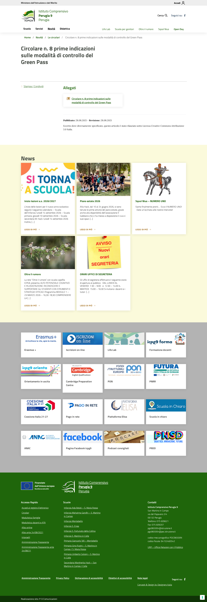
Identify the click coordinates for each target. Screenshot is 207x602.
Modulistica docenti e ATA (34, 522)
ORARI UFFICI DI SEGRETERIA (96, 274)
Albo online (27, 527)
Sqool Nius (163, 29)
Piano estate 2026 (90, 201)
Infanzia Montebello (73, 521)
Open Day (179, 29)
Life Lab (106, 29)
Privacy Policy (62, 578)
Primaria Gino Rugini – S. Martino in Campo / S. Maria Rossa (80, 547)
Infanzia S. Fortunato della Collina (79, 531)
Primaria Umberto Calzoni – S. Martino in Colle (82, 555)
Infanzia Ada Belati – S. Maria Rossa (81, 507)
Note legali (142, 578)
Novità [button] (51, 29)
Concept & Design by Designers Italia (154, 584)
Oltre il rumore (146, 29)
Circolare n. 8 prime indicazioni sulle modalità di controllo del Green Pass (91, 100)
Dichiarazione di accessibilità (89, 578)
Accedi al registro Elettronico (35, 507)
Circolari (25, 512)
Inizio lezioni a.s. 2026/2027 (40, 201)
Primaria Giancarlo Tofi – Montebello (81, 540)
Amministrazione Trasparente (35, 542)
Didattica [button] (65, 29)
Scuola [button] (27, 29)
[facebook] (184, 15)
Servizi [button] (39, 29)
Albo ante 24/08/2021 (32, 532)
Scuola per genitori (124, 29)
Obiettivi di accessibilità (120, 578)
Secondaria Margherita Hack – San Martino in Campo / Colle (80, 564)
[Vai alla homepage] (28, 15)
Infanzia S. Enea (71, 526)
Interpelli (26, 537)
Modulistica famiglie (31, 517)
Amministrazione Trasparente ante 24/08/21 (38, 548)
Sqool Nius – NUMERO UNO (150, 201)
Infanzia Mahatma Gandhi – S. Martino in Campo (82, 514)
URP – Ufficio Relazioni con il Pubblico (165, 547)
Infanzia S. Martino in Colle (76, 536)
